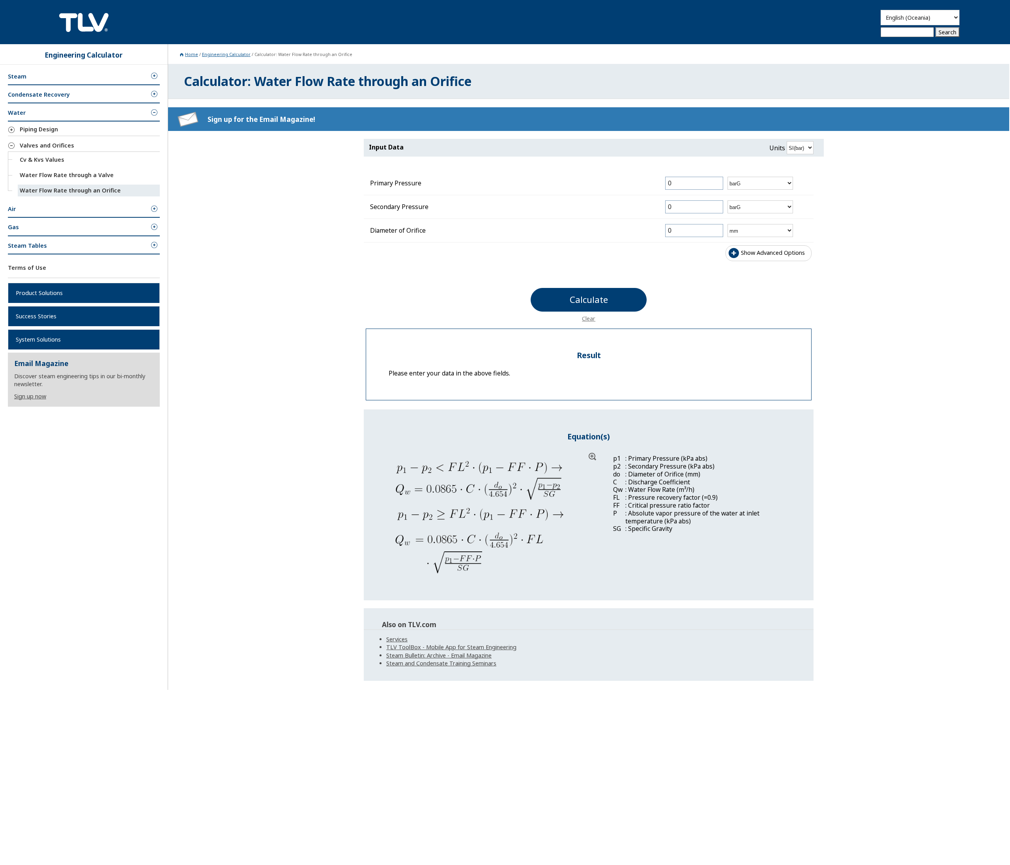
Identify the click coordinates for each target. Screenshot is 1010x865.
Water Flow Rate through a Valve (67, 175)
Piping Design (39, 129)
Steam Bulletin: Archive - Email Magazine (439, 655)
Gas (13, 227)
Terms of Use (27, 267)
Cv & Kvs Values (42, 159)
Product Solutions (39, 293)
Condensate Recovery (39, 94)
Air (12, 209)
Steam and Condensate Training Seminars (441, 663)
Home (191, 54)
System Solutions (38, 339)
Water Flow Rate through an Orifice (70, 190)
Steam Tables (27, 245)
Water (17, 112)
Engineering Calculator (226, 54)
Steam (17, 76)
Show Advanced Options (773, 252)
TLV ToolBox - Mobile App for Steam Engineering (451, 647)
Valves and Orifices (47, 145)
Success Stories (36, 316)
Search (947, 32)
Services (397, 639)
